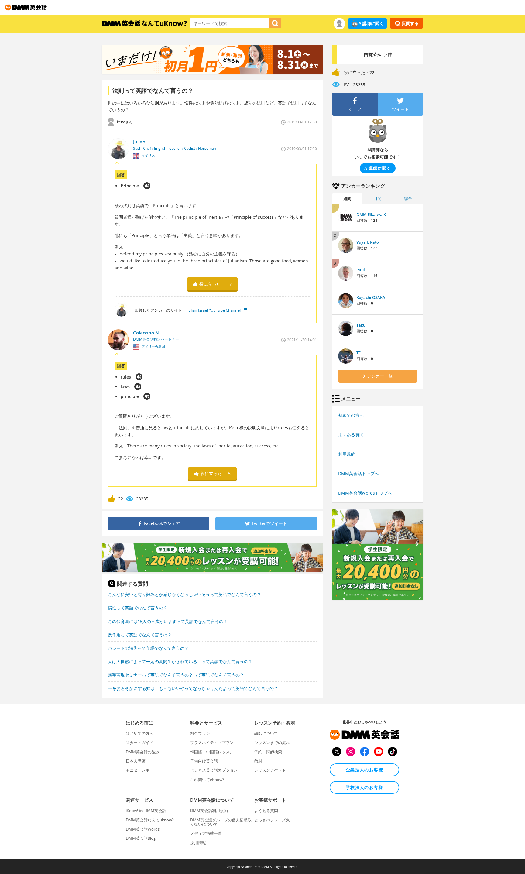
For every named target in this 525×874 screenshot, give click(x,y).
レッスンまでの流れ (272, 742)
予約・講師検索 (268, 752)
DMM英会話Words (143, 829)
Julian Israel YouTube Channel (214, 310)
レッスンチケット (270, 770)
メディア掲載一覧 (206, 833)
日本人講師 (136, 761)
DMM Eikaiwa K (371, 214)
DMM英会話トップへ (358, 473)
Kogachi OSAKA (370, 297)
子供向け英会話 (204, 761)
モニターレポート (141, 770)
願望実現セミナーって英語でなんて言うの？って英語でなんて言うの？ (176, 675)
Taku (360, 325)
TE (358, 352)
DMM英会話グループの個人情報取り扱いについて (221, 822)
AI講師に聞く (371, 23)
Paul (360, 269)
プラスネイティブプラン (212, 742)
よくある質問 (351, 434)
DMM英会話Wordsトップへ (365, 493)
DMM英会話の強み (143, 752)
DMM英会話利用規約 (209, 810)
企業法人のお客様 (364, 770)
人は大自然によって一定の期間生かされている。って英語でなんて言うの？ (180, 661)
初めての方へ (351, 415)
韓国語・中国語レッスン (212, 752)
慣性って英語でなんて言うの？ (137, 608)
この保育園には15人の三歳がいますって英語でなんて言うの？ (168, 621)
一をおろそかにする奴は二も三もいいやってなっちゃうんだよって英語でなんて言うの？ (193, 688)
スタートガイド (139, 742)
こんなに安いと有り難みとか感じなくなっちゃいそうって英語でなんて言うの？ (184, 594)
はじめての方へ (139, 733)
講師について (266, 733)
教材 (258, 761)
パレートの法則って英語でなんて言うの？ (148, 648)
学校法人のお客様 (364, 787)
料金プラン (200, 733)
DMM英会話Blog (141, 838)
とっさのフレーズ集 (272, 820)
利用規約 (346, 454)
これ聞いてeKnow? (207, 779)
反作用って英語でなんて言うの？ (140, 635)
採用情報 (198, 842)
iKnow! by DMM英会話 (146, 810)
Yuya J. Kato (367, 242)
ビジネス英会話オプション (214, 770)
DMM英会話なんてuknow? (150, 820)
